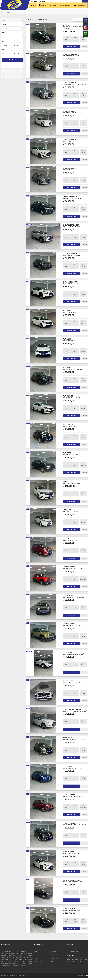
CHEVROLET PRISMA (72, 197)
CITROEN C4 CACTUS (72, 254)
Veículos (53, 5)
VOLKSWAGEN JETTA (71, 909)
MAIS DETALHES (72, 46)
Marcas (4, 71)
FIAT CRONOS (72, 396)
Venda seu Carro (81, 5)
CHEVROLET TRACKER (71, 225)
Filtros (4, 20)
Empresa (43, 5)
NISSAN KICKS (74, 738)
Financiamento (66, 5)
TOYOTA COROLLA (72, 852)
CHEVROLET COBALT (72, 55)
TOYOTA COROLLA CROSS (72, 881)
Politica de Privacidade (57, 962)
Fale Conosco (54, 958)
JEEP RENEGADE (73, 567)
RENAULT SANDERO (73, 795)
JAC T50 (70, 539)
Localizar (13, 60)
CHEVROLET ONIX (74, 83)
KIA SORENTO (74, 653)
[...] (27, 965)
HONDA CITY (72, 482)
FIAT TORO (72, 453)
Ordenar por (78, 20)
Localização (54, 955)
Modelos (4, 75)
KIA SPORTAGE (73, 681)
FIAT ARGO (70, 311)
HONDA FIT (71, 510)
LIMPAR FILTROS (12, 64)
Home (34, 5)
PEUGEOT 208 (72, 767)
